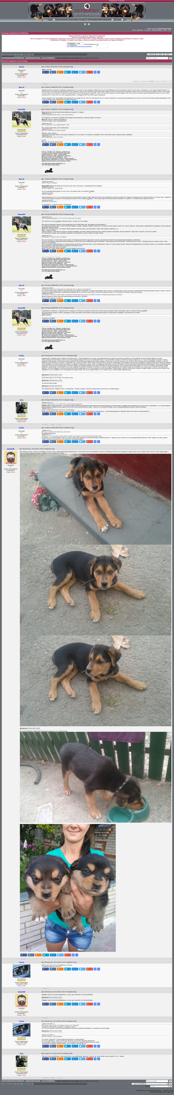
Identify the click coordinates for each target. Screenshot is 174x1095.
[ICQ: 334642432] (59, 424)
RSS (169, 30)
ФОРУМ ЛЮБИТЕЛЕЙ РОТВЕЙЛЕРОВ (13, 58)
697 (73, 308)
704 (75, 1021)
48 (30, 54)
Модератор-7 (18, 56)
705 (71, 1053)
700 (73, 427)
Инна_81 (21, 87)
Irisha (21, 400)
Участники (147, 30)
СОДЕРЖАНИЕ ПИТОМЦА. (33, 58)
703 (75, 991)
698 (76, 355)
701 (53, 449)
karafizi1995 (10, 449)
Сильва (21, 962)
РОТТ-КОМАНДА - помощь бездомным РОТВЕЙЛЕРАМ (79, 46)
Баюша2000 (21, 109)
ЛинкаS (21, 66)
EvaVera (21, 355)
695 (73, 214)
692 (72, 87)
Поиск (165, 30)
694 (72, 179)
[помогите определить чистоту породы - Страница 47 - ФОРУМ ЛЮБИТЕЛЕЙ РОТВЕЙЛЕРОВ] (95, 72)
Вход (124, 19)
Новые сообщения (137, 30)
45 (24, 54)
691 (72, 66)
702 (75, 962)
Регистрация (117, 19)
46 (26, 54)
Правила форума (157, 30)
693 (72, 109)
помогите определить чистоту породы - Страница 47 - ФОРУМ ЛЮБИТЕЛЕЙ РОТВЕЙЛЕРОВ (83, 19)
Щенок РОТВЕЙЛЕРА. (48, 58)
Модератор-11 (27, 56)
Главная (50, 19)
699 (72, 400)
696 (72, 285)
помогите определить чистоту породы (67, 58)
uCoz (171, 1090)
